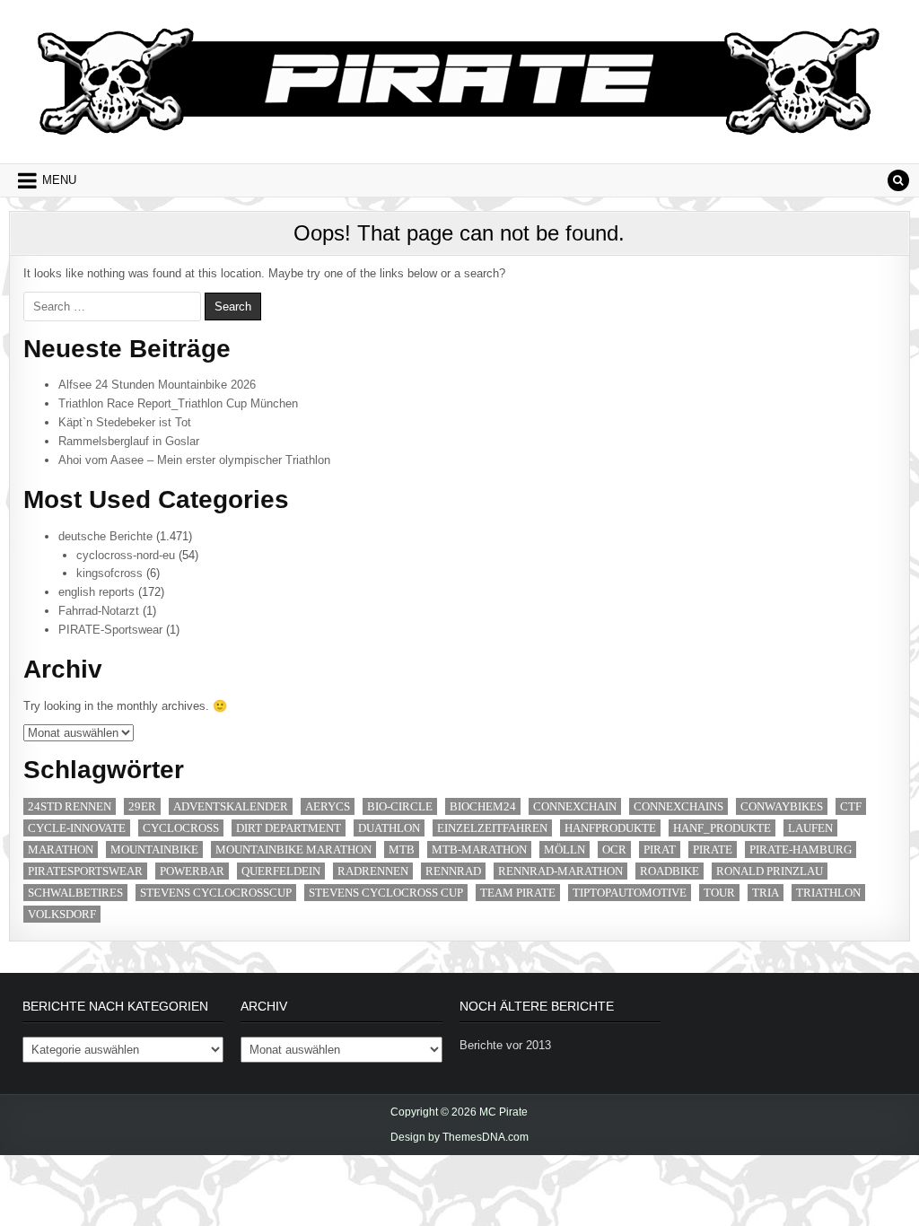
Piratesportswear (85, 871)
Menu (59, 180)
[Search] (898, 180)
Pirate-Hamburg (800, 849)
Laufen (810, 828)
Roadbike (669, 871)
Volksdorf (62, 914)
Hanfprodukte (610, 828)
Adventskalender (230, 806)
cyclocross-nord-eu (125, 555)
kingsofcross (109, 573)
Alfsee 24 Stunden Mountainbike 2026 (157, 384)
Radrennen (372, 871)
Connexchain (575, 806)
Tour (719, 892)
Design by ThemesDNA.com (459, 1137)
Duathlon (389, 828)
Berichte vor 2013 (505, 1045)
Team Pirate (518, 892)
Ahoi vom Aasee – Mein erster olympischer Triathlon (194, 460)
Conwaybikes (781, 806)
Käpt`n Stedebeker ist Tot (124, 422)
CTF (851, 806)
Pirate (712, 849)
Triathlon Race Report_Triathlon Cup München (178, 403)
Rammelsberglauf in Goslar (128, 441)
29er (142, 806)
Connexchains (678, 806)
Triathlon (828, 892)
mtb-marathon (479, 849)
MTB (402, 849)
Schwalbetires (75, 892)
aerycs (327, 806)
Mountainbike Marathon (293, 849)
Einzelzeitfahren (492, 828)
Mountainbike (154, 849)
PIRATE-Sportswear (110, 629)
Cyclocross (181, 828)
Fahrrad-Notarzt (98, 610)
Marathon (60, 849)
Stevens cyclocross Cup (386, 892)
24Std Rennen (69, 806)
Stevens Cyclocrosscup (216, 892)
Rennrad (453, 871)
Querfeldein (280, 871)
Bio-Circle (400, 806)
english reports (96, 592)
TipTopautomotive (630, 892)
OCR (614, 849)
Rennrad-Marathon (560, 871)
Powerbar (192, 871)
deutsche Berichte (105, 536)
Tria (765, 892)
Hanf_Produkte (722, 828)
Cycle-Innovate (77, 828)
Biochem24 (483, 806)
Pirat (659, 849)
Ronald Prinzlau (769, 871)
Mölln (564, 849)
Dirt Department (288, 828)
